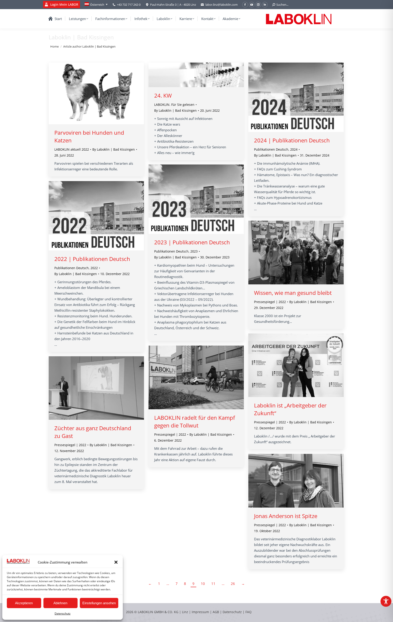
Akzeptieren (24, 603)
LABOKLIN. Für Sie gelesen (174, 104)
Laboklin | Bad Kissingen (81, 37)
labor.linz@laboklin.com (221, 5)
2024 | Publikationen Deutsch (292, 140)
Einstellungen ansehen (99, 603)
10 (203, 583)
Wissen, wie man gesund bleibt (293, 292)
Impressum (200, 612)
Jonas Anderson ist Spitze (285, 516)
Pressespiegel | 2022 (270, 302)
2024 (293, 149)
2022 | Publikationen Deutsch (92, 259)
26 (233, 583)
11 (213, 583)
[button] (116, 562)
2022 (94, 268)
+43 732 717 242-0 (129, 5)
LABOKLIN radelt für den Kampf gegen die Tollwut (194, 421)
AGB (216, 612)
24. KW (163, 95)
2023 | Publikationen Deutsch (192, 242)
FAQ (248, 612)
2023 (194, 251)
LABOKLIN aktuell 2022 (71, 149)
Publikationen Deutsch (271, 149)
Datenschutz (63, 613)
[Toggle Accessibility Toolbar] (386, 601)
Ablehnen (60, 603)
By (113, 149)
